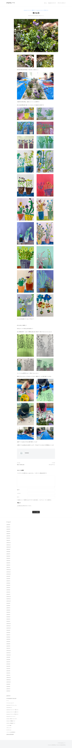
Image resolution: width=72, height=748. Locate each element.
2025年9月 (8, 549)
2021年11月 (8, 652)
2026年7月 (8, 526)
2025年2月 (8, 565)
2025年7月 (8, 553)
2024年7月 (8, 580)
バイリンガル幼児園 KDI (10, 732)
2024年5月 (8, 585)
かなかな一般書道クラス (10, 720)
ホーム (45, 2)
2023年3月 (8, 616)
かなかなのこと (9, 707)
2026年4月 (8, 533)
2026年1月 (8, 540)
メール (18, 493)
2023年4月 (8, 614)
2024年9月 (8, 576)
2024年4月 (8, 587)
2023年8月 (8, 605)
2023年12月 (8, 596)
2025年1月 (8, 567)
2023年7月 (8, 607)
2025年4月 (8, 560)
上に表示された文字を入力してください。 (24, 505)
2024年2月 (8, 592)
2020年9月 (8, 684)
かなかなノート (10, 2)
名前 (18, 489)
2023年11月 (8, 598)
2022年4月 (8, 641)
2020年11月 (8, 679)
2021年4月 (8, 668)
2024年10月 (8, 574)
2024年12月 (8, 569)
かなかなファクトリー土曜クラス (30, 10)
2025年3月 (8, 562)
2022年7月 (8, 634)
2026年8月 (8, 524)
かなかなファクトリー (52, 2)
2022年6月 (8, 637)
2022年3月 (8, 643)
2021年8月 (8, 659)
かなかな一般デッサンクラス (11, 718)
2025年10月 (8, 547)
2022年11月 (8, 625)
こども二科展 (8, 725)
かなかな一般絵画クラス (10, 723)
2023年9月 (8, 603)
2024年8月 (8, 578)
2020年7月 (8, 688)
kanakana (36, 15)
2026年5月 (8, 531)
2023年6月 (8, 610)
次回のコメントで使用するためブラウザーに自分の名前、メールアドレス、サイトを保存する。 (35, 499)
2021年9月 (8, 657)
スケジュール (8, 727)
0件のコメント (41, 15)
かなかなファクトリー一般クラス (12, 709)
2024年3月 (8, 589)
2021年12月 (8, 650)
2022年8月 (8, 632)
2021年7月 (8, 661)
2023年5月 (8, 612)
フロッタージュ (52, 464)
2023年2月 (8, 619)
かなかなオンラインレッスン (11, 705)
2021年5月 (8, 666)
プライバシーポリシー (62, 2)
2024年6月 (8, 583)
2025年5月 (8, 558)
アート (7, 700)
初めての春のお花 (20, 464)
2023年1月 (8, 621)
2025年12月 (8, 542)
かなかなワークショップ (10, 716)
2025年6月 (8, 556)
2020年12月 (8, 677)
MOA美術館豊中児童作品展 (11, 698)
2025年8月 (8, 551)
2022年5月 (8, 639)
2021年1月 (8, 675)
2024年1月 (8, 594)
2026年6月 (8, 529)
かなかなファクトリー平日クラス (42, 10)
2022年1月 (8, 648)
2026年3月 (8, 535)
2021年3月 (8, 670)
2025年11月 (8, 544)
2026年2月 (8, 538)
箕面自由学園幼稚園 (10, 734)
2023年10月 (8, 601)
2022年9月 (8, 630)
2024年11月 (8, 571)
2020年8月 (8, 686)
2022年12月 (8, 623)
